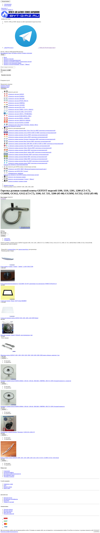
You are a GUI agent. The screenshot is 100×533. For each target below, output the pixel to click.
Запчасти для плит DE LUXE (16, 107)
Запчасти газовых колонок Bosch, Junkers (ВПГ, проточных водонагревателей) (29, 152)
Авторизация (7, 4)
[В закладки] (1, 230)
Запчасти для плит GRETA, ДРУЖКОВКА (20, 114)
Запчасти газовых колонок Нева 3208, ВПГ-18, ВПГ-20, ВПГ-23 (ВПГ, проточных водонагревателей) (35, 143)
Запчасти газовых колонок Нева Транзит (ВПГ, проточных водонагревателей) (29, 141)
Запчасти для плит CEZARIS (16, 105)
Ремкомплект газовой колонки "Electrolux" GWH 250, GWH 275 (18, 432)
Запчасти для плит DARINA (16, 96)
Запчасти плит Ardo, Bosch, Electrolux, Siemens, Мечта (23, 124)
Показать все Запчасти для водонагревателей (16, 164)
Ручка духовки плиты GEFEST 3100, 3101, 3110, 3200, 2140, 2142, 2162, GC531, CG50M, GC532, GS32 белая (30, 457)
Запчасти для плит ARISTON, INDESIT (19, 120)
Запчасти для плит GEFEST (16, 94)
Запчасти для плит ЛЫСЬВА (16, 98)
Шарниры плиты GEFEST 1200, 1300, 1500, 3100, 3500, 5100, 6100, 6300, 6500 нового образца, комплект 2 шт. (30, 355)
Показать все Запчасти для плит (12, 126)
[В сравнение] (2, 230)
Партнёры (6, 500)
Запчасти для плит (9, 58)
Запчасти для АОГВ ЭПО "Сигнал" (18, 171)
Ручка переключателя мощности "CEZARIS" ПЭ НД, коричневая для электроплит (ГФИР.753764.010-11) (29, 283)
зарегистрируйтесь (23, 249)
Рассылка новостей (9, 513)
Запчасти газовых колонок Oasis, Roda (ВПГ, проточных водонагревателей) (29, 145)
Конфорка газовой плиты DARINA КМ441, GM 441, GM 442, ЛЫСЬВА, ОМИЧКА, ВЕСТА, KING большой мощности (33, 406)
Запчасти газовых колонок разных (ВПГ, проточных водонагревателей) (27, 163)
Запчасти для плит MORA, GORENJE (18, 118)
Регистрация (7, 5)
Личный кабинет (8, 509)
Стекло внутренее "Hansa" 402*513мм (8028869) (13, 300)
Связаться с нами (8, 484)
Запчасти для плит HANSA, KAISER (18, 122)
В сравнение (7, 362)
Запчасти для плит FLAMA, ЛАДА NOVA (20, 111)
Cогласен (96, 531)
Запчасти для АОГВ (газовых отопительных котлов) (18, 61)
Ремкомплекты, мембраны (15, 173)
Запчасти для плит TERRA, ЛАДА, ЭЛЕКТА (20, 109)
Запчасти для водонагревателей (12, 60)
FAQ (5, 485)
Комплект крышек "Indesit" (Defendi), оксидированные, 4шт (17, 335)
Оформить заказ (5, 87)
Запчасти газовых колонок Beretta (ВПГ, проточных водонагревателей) (27, 156)
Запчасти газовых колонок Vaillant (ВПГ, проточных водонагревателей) (27, 159)
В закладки (7, 361)
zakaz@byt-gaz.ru (8, 47)
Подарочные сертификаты (11, 499)
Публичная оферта (9, 472)
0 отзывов (3, 198)
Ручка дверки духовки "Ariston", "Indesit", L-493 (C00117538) (17, 266)
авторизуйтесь (12, 249)
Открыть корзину (5, 85)
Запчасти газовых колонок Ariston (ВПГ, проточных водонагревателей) (27, 150)
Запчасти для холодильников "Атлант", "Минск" (17, 64)
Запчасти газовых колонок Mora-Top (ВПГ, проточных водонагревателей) (28, 161)
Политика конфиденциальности (12, 473)
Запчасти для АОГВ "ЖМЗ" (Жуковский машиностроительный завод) (27, 169)
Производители (8, 497)
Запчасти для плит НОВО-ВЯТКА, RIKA (19, 116)
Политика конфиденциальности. (9, 531)
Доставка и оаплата (9, 476)
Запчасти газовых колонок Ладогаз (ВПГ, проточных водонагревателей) (28, 135)
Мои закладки (7, 512)
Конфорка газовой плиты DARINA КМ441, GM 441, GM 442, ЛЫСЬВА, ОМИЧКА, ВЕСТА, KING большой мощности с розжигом (36, 380)
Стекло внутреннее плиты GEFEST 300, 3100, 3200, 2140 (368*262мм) (19, 318)
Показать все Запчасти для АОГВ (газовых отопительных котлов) (21, 174)
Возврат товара (8, 487)
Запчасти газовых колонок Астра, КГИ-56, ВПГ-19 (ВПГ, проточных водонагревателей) (32, 132)
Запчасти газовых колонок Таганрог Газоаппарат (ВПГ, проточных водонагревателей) (31, 139)
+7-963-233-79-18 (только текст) (46, 47)
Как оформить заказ (9, 475)
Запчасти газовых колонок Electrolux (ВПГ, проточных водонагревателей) (28, 154)
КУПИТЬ (3, 236)
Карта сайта (7, 488)
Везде (5, 57)
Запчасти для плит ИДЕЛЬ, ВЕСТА (18, 100)
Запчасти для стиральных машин (12, 63)
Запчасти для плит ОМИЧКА (16, 103)
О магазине (7, 471)
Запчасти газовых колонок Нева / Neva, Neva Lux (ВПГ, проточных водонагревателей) (31, 130)
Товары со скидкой (9, 502)
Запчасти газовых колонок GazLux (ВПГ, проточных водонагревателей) (28, 137)
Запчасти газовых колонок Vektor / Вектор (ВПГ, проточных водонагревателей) (30, 148)
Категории (3, 88)
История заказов (8, 511)
